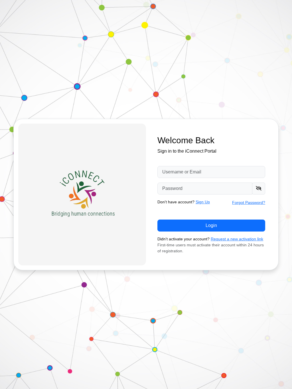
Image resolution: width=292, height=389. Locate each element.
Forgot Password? (248, 202)
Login (211, 225)
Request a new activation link (237, 239)
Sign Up (203, 202)
